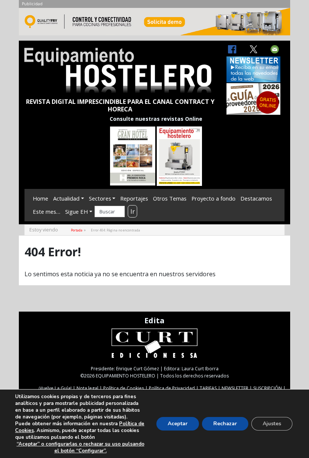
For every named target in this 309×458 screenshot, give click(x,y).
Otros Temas (170, 198)
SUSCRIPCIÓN (267, 388)
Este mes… (46, 211)
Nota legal (87, 388)
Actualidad (66, 198)
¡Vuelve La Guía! (55, 388)
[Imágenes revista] (154, 24)
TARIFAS (208, 388)
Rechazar (225, 423)
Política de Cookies (123, 388)
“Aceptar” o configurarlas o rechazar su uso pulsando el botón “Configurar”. (80, 447)
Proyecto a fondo (213, 198)
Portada (77, 230)
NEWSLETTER (235, 388)
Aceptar (178, 423)
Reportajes (134, 198)
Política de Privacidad (172, 388)
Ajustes (272, 423)
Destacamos (256, 198)
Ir (132, 211)
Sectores (100, 198)
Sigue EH (76, 211)
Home (40, 198)
